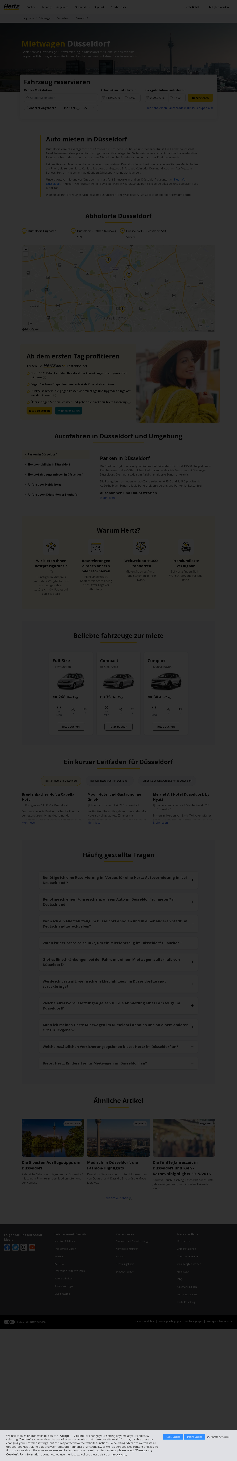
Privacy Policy (119, 1454)
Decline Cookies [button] (194, 1436)
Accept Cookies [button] (173, 1436)
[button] (218, 1437)
